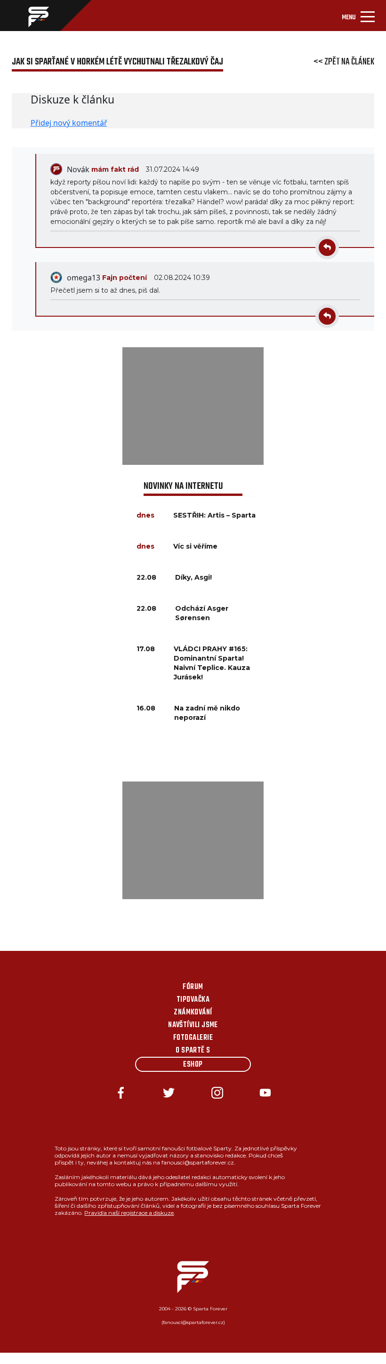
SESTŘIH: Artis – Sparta (214, 515)
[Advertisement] (193, 406)
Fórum (193, 987)
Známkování (193, 1012)
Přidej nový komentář (69, 123)
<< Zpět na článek (344, 62)
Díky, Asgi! (193, 577)
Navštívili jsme (193, 1025)
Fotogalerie (193, 1038)
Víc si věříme (195, 546)
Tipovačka (193, 1000)
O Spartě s (193, 1051)
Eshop (192, 1065)
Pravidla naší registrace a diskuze (129, 1212)
